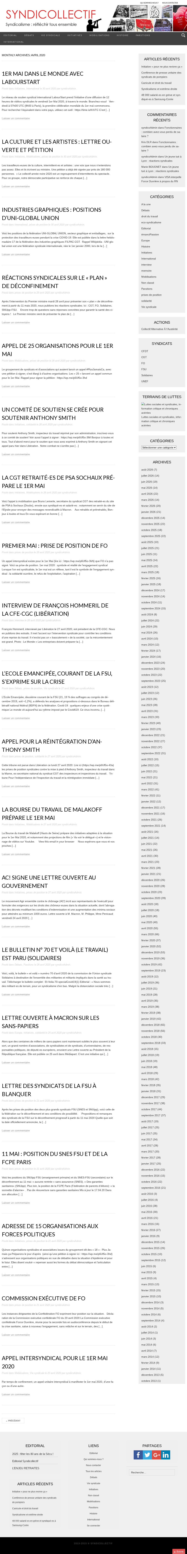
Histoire (123, 35)
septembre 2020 (150, 898)
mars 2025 (147, 572)
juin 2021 (146, 843)
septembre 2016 (150, 1187)
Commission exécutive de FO (43, 1298)
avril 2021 (147, 855)
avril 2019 (147, 1000)
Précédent (13, 1421)
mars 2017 (147, 1151)
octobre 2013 (149, 1380)
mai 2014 (146, 1344)
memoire (146, 270)
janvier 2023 (148, 729)
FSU (143, 369)
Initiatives (74, 35)
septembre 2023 (150, 680)
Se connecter (93, 1525)
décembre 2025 (150, 517)
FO (143, 363)
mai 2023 (146, 704)
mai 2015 (146, 1272)
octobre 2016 (149, 1181)
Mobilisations (99, 35)
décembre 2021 (150, 807)
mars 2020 (147, 934)
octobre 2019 (149, 964)
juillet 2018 (147, 1054)
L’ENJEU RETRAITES (25, 1468)
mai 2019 (146, 994)
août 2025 (147, 542)
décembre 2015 (150, 1242)
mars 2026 (147, 499)
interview (19, 620)
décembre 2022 (150, 735)
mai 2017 (146, 1139)
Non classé (147, 282)
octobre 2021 (149, 819)
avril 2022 (147, 783)
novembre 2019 (150, 958)
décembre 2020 (150, 879)
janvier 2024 (148, 656)
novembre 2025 (150, 523)
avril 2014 (147, 1350)
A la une (146, 204)
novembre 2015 (150, 1248)
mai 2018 (146, 1067)
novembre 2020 (150, 886)
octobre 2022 (149, 747)
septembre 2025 (150, 536)
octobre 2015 (149, 1254)
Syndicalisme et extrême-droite (159, 88)
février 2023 (148, 723)
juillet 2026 (147, 475)
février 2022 (148, 795)
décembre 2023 (150, 662)
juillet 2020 (147, 910)
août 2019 (147, 976)
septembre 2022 (150, 753)
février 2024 (148, 650)
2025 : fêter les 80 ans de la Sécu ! (32, 1453)
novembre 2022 (150, 741)
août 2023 (147, 686)
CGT (144, 357)
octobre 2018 (149, 1036)
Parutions (143, 35)
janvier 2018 (148, 1091)
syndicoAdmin (68, 88)
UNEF (144, 381)
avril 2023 (147, 711)
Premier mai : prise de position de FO (55, 545)
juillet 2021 (147, 837)
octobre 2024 (149, 602)
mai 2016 (146, 1211)
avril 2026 (147, 493)
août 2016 (147, 1193)
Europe (18, 1032)
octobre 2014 (149, 1314)
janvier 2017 (148, 1163)
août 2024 (147, 614)
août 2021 (147, 831)
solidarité (31, 424)
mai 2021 (146, 849)
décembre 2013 (150, 1374)
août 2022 (147, 759)
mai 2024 (146, 632)
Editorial (10, 35)
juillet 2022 (147, 765)
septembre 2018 (150, 1042)
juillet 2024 (147, 620)
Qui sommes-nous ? (94, 1459)
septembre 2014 (150, 1320)
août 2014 (147, 1326)
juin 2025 (146, 554)
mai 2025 (146, 560)
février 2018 (148, 1085)
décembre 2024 (150, 590)
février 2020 (148, 940)
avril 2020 (147, 928)
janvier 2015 (148, 1296)
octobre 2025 (149, 529)
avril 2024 (147, 638)
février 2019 (148, 1012)
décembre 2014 (150, 1302)
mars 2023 (147, 717)
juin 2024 (146, 626)
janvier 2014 (148, 1368)
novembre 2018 (150, 1030)
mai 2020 (146, 922)
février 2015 (148, 1290)
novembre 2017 (150, 1103)
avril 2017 (147, 1145)
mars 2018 (147, 1079)
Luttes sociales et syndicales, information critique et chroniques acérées (161, 421)
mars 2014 (147, 1356)
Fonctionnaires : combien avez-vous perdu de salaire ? (161, 132)
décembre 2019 (150, 952)
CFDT (144, 351)
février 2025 (148, 578)
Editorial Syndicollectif (25, 1461)
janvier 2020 (148, 946)
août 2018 (147, 1048)
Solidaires (147, 375)
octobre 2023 (149, 674)
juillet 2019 (147, 982)
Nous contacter (93, 1465)
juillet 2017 (147, 1127)
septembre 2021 (150, 825)
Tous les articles (94, 1471)
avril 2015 (147, 1278)
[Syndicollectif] (93, 18)
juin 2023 (146, 698)
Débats (29, 35)
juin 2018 (146, 1061)
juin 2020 (146, 916)
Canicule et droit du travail (156, 82)
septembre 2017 (150, 1115)
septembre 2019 (150, 970)
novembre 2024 (150, 596)
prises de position (51, 156)
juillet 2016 (147, 1199)
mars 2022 (147, 789)
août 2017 (147, 1121)
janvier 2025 (148, 584)
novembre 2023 (150, 668)
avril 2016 (147, 1217)
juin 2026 (146, 481)
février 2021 (148, 867)
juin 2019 (146, 988)
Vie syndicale (50, 35)
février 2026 (148, 505)
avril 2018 (147, 1073)
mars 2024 (147, 644)
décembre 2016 (150, 1169)
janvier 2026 (148, 511)
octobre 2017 (149, 1109)
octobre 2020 (149, 892)
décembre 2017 (150, 1097)
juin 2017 (146, 1133)
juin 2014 (146, 1338)
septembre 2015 (150, 1260)
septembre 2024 (150, 608)
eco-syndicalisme (151, 222)
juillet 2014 (147, 1332)
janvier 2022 (148, 801)
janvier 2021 (148, 873)
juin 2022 (146, 771)
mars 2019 (147, 1006)
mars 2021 (147, 861)
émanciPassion (150, 234)
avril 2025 (147, 566)
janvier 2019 (148, 1018)
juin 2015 (146, 1266)
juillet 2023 (147, 692)
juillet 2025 (147, 548)
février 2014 (148, 1362)
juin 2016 (146, 1205)
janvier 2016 (148, 1236)
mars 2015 (147, 1284)
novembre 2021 (150, 813)
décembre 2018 (150, 1024)
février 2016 (148, 1229)
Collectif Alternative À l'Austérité (159, 329)
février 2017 (148, 1157)
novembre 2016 (150, 1175)
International (14, 42)
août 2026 (147, 469)
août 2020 (147, 904)
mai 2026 (146, 487)
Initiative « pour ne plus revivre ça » (161, 66)
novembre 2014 (150, 1308)
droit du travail (149, 216)
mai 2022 (146, 777)
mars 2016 (147, 1223)
